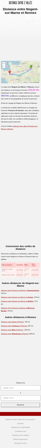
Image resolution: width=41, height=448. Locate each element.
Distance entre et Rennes (12, 322)
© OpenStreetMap (33, 82)
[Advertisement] (20, 37)
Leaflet (25, 82)
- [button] (3, 66)
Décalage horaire (20, 443)
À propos (20, 423)
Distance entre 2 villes (14, 419)
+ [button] (3, 63)
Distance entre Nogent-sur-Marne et (20, 290)
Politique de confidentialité (20, 427)
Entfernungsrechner (20, 439)
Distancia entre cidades (20, 435)
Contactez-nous (20, 431)
